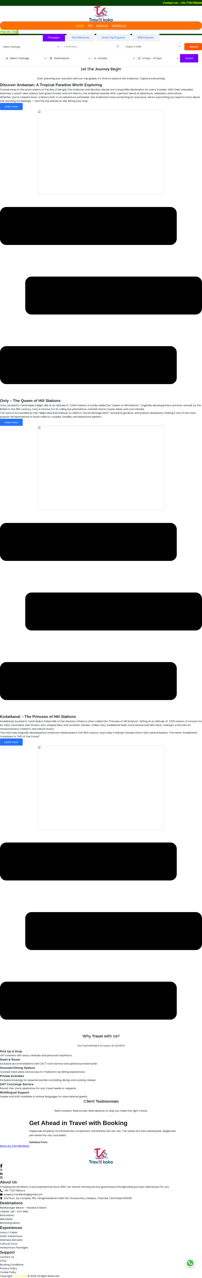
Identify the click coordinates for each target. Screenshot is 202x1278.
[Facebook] (101, 1166)
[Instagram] (101, 1177)
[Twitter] (101, 1170)
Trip (90, 25)
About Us (102, 25)
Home (80, 25)
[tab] (54, 37)
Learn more (11, 106)
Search (194, 46)
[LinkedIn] (101, 1174)
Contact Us (119, 25)
